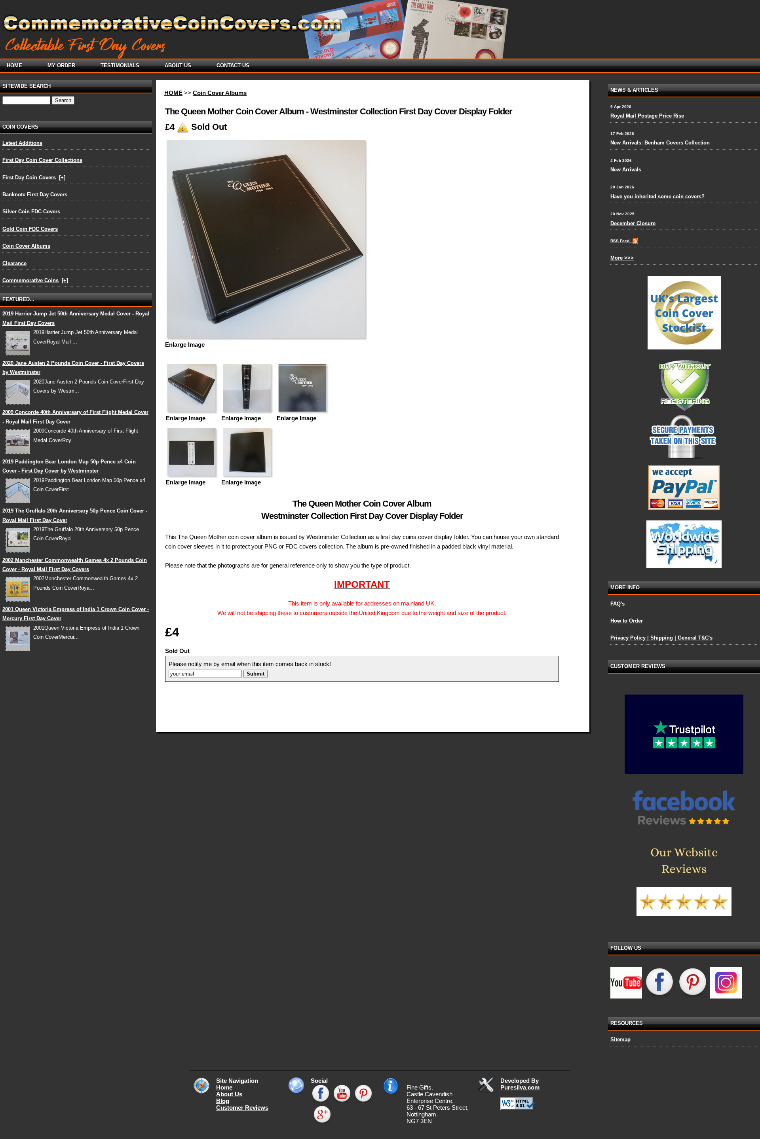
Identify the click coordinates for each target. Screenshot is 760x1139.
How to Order (626, 621)
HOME (173, 92)
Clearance (14, 263)
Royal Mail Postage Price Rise (647, 116)
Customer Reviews (242, 1107)
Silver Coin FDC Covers (31, 212)
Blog (222, 1100)
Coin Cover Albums (26, 246)
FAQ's (617, 604)
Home (224, 1087)
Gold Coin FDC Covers (30, 229)
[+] (62, 177)
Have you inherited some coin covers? (657, 196)
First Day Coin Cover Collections (42, 160)
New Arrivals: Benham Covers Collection (660, 143)
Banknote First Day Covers (34, 194)
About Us (229, 1094)
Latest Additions (22, 143)
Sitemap (620, 1039)
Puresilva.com (520, 1087)
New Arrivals (625, 170)
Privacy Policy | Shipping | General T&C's (661, 638)
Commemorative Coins (30, 280)
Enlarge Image (185, 344)
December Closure (633, 223)
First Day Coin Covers (29, 177)
